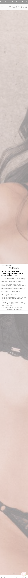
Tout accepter (20, 312)
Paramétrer (7, 312)
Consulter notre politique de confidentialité (11, 307)
